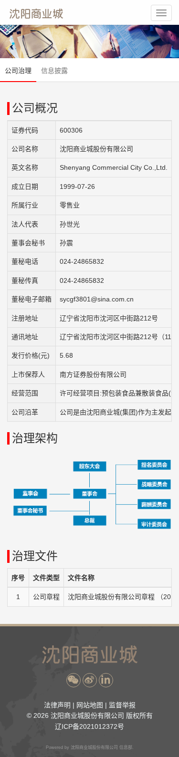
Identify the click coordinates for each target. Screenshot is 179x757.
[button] (73, 680)
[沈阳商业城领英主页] (106, 680)
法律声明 (57, 705)
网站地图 (89, 705)
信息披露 (54, 70)
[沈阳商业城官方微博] (90, 680)
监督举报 (122, 705)
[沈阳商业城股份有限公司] (36, 14)
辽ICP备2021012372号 (89, 726)
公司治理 (18, 70)
